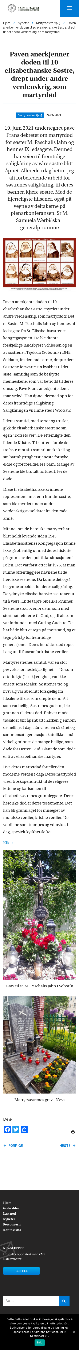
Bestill (22, 1271)
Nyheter (9, 1219)
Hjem (7, 1203)
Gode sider (11, 1208)
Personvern (12, 1224)
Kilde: (8, 843)
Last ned (9, 1214)
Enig (40, 1342)
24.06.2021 (53, 115)
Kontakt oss (12, 1230)
